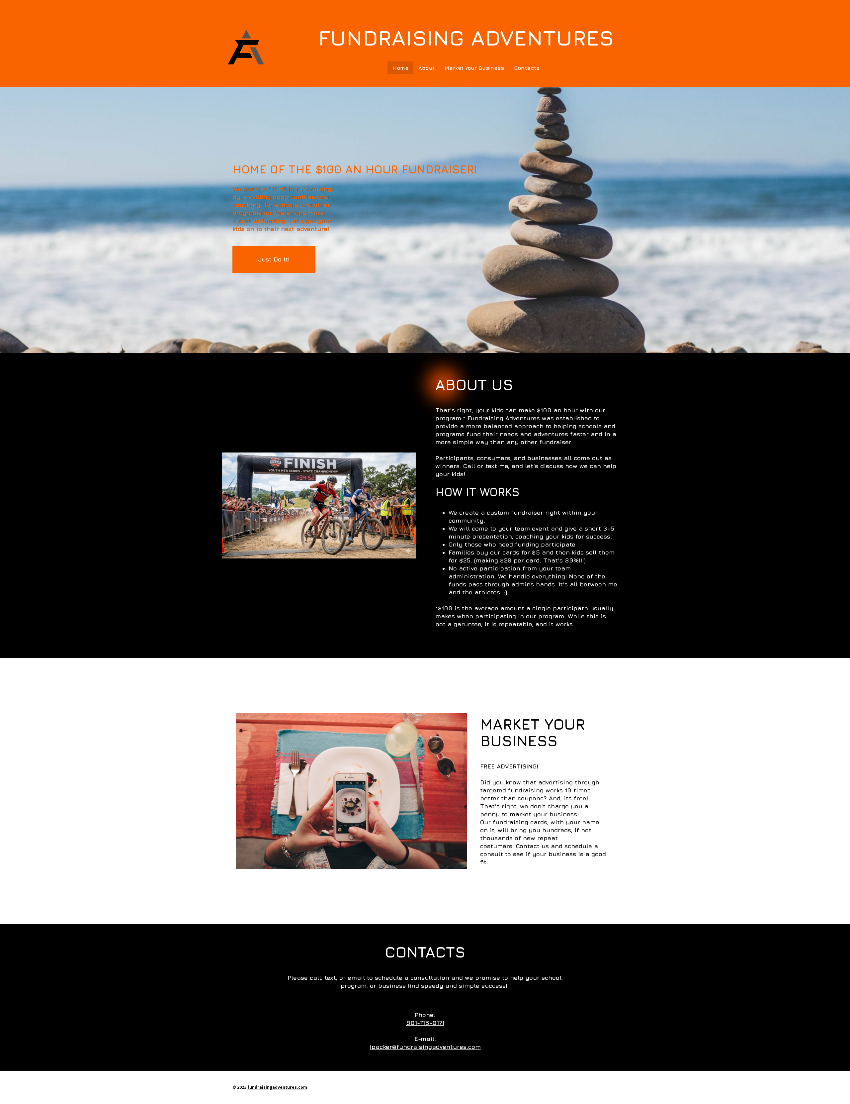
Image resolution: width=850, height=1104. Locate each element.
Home (400, 68)
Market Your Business (474, 68)
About (426, 68)
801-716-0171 (425, 1022)
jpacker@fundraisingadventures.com (425, 1046)
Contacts (527, 68)
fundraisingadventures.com (277, 1087)
